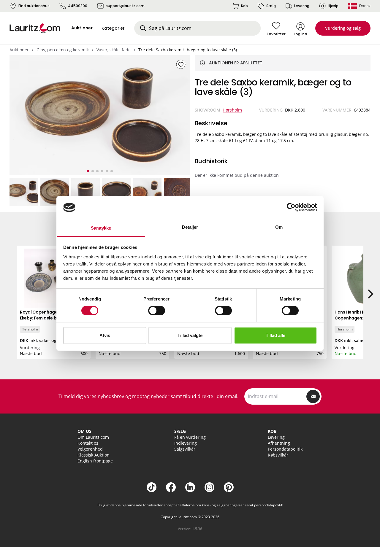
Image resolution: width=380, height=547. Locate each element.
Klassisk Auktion (93, 455)
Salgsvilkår (184, 449)
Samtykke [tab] (101, 227)
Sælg (271, 5)
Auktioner (19, 50)
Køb (244, 5)
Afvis (104, 335)
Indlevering (185, 443)
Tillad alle (275, 335)
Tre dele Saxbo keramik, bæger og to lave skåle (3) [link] (187, 50)
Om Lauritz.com (93, 437)
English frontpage (95, 461)
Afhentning (279, 443)
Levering (301, 5)
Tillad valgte (190, 335)
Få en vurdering (190, 437)
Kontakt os (87, 443)
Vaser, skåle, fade (113, 50)
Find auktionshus (34, 5)
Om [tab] (279, 227)
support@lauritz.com (125, 5)
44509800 (77, 5)
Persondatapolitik (285, 449)
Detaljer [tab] (190, 227)
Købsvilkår (278, 455)
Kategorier (113, 28)
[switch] (156, 310)
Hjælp (333, 5)
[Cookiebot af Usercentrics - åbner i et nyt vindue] (291, 207)
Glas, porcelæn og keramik (63, 50)
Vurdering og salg (343, 28)
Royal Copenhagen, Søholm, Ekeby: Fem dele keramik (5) (49, 315)
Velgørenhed (90, 449)
